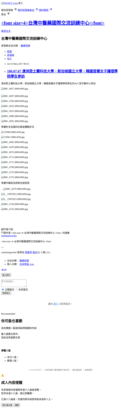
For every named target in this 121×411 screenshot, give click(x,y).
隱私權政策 (77, 370)
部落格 (10, 55)
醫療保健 (25, 45)
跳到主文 (6, 31)
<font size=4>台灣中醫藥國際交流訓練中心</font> (52, 23)
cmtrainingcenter (9, 235)
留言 (35, 252)
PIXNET (38, 370)
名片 (9, 58)
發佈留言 (6, 293)
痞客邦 (28, 252)
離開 (17, 405)
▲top (3, 269)
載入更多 (6, 275)
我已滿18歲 (7, 405)
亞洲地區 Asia (26, 264)
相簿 (9, 51)
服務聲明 (88, 370)
